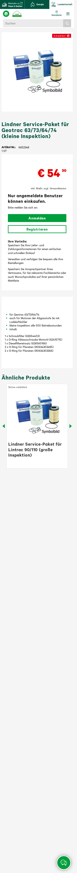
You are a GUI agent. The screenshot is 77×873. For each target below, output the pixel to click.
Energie (40, 4)
